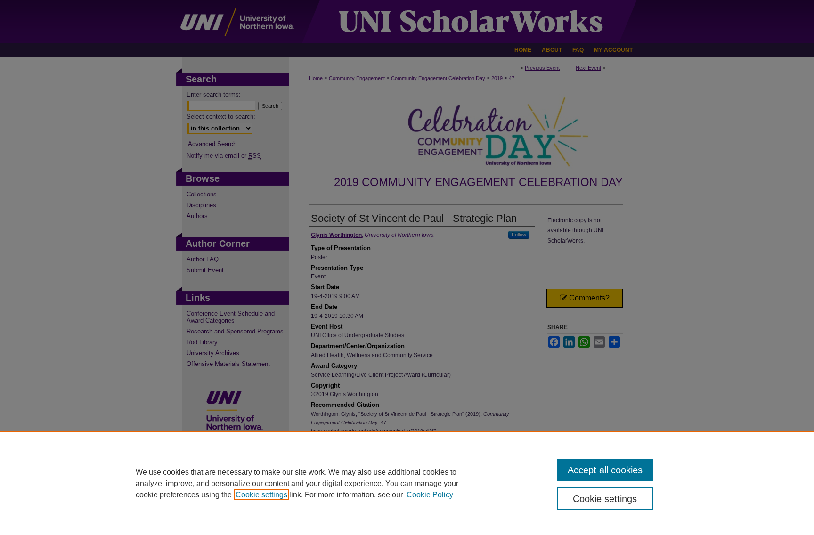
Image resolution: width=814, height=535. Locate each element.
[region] (407, 483)
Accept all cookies (605, 470)
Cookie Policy (430, 495)
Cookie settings (261, 495)
